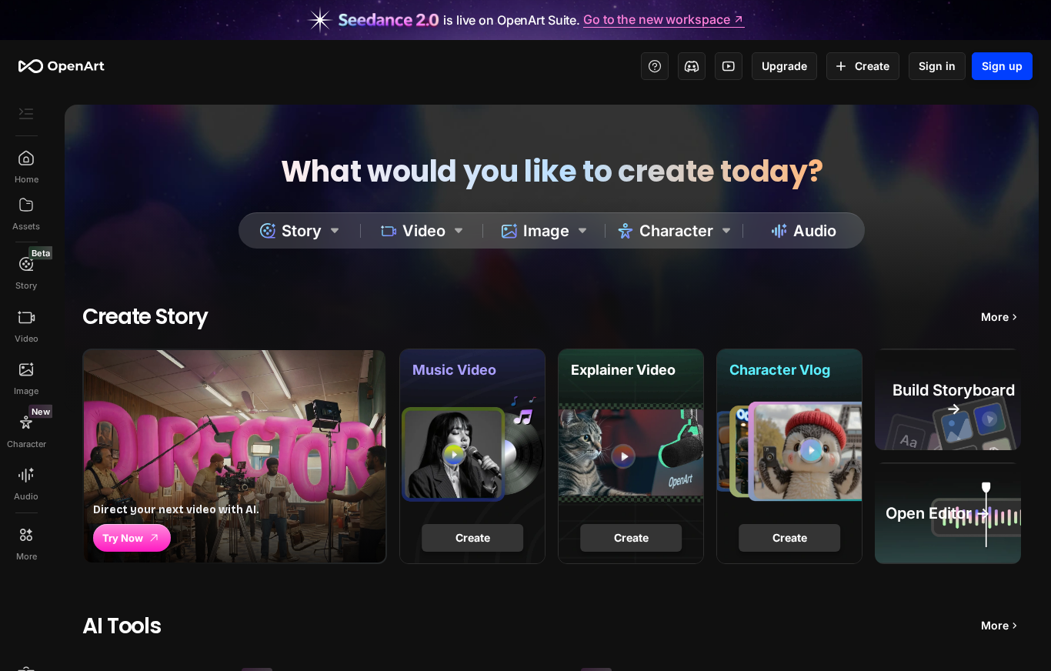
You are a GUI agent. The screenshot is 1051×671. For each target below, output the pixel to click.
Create (872, 65)
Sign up (1002, 65)
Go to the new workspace (656, 20)
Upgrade (784, 65)
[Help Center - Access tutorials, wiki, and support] (655, 66)
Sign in (937, 65)
